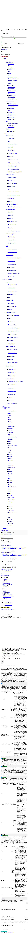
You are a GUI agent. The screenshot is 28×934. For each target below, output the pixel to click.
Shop (4, 530)
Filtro (2, 537)
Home (4, 58)
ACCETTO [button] (17, 658)
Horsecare (5, 598)
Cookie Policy (6, 586)
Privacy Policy (6, 585)
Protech (14, 557)
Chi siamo (5, 580)
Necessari (4, 683)
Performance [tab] (3, 765)
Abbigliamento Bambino (8, 595)
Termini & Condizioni (7, 584)
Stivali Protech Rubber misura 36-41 (14, 548)
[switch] (1, 758)
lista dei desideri (4, 49)
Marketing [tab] (3, 834)
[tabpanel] (14, 721)
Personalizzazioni (6, 407)
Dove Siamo (5, 582)
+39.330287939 (8, 605)
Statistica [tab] (2, 776)
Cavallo (4, 591)
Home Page (5, 579)
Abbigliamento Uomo (7, 594)
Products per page (4, 541)
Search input (3, 43)
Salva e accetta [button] (4, 931)
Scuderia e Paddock (7, 597)
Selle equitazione (6, 592)
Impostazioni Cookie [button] (4, 657)
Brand (4, 408)
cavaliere (5, 59)
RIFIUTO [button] (9, 658)
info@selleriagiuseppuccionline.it (7, 569)
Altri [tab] (1, 897)
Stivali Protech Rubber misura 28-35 (14, 555)
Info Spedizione (6, 583)
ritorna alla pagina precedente (7, 534)
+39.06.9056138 (7, 570)
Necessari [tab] (2, 682)
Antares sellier (6, 593)
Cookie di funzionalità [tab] (5, 756)
